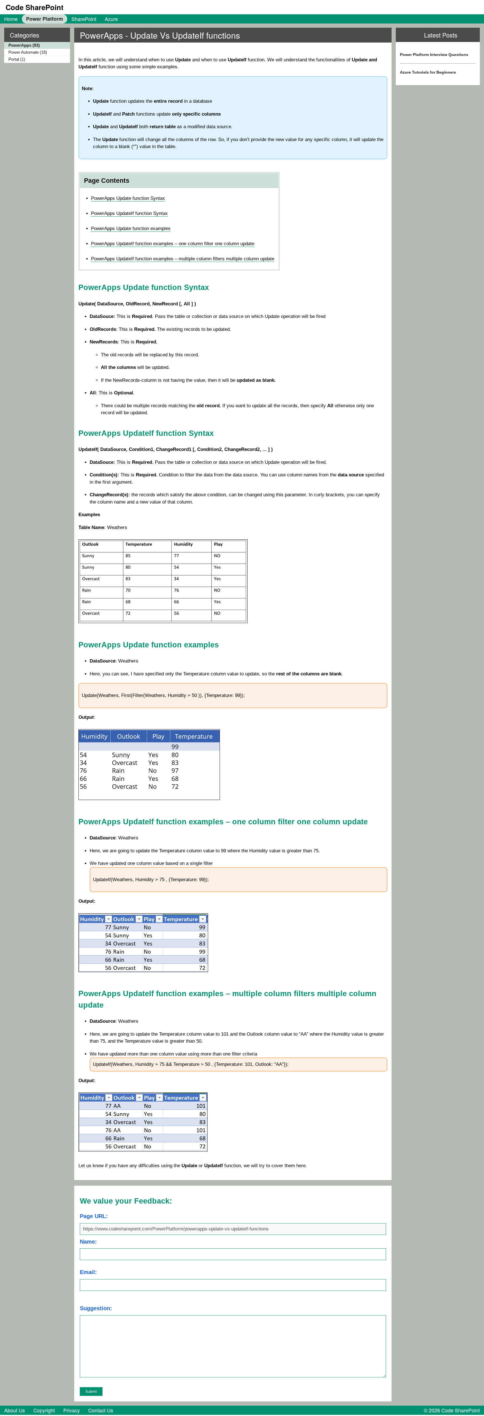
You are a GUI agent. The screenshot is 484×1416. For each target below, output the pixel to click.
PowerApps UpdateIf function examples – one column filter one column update (172, 243)
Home (11, 18)
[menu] (35, 52)
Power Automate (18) (27, 52)
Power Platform (44, 18)
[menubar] (61, 18)
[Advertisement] (438, 135)
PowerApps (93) (24, 45)
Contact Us (100, 1410)
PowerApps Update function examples (131, 228)
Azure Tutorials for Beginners (428, 72)
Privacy (71, 1410)
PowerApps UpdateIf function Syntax (129, 213)
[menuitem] (11, 18)
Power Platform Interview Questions (434, 54)
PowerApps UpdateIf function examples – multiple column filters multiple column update (182, 258)
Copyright (44, 1410)
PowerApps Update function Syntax (128, 198)
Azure (111, 18)
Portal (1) (16, 59)
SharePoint (83, 18)
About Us (14, 1410)
